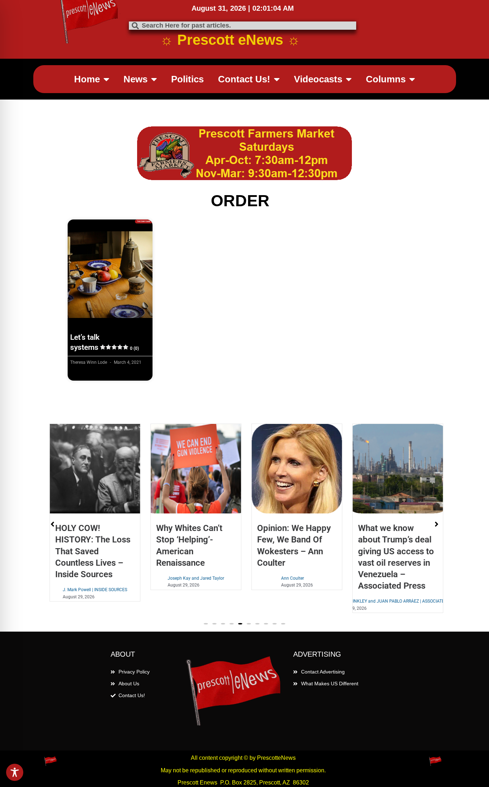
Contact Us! (244, 79)
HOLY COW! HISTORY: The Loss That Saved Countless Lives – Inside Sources (91, 551)
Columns (386, 79)
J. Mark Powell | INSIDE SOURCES (93, 589)
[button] (206, 624)
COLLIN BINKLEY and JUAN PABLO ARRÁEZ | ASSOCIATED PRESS (396, 601)
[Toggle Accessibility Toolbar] (14, 772)
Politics (187, 79)
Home (87, 79)
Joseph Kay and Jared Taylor (194, 578)
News (135, 79)
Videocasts (318, 79)
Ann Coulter (290, 578)
